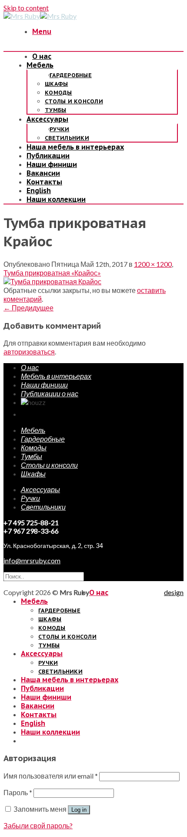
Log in (79, 809)
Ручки (59, 129)
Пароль (17, 792)
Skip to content (26, 7)
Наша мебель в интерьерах (75, 147)
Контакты (44, 181)
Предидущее (28, 307)
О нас (41, 56)
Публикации (48, 155)
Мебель (40, 65)
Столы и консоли (74, 101)
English (39, 190)
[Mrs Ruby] (40, 16)
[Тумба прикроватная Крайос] (52, 281)
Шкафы (56, 84)
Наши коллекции (56, 199)
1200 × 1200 (153, 264)
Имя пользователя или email (50, 776)
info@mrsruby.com (31, 560)
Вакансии (43, 173)
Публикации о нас (49, 393)
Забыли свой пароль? (38, 825)
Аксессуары (47, 119)
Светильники (67, 138)
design (174, 592)
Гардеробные (71, 75)
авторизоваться (29, 351)
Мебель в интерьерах (56, 376)
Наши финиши (52, 164)
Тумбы (55, 110)
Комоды (58, 92)
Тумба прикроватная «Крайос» (52, 273)
